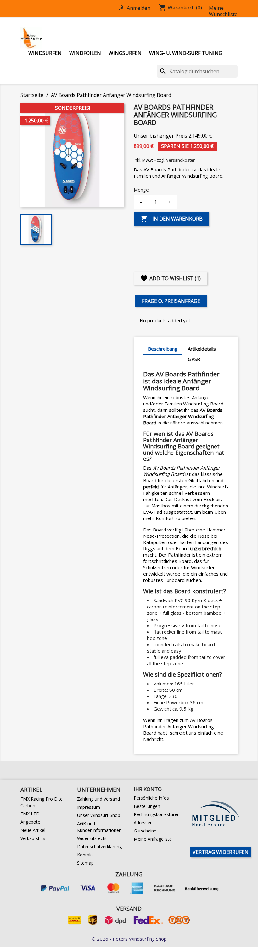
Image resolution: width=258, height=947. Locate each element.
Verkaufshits (32, 838)
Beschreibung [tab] (162, 349)
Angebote (30, 822)
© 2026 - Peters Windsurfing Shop (129, 939)
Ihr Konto (148, 789)
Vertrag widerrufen (221, 852)
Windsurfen (45, 53)
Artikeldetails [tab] (202, 349)
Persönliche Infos (151, 798)
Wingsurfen (125, 53)
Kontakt (85, 855)
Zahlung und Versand (98, 799)
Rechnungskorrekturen (157, 814)
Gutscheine (145, 831)
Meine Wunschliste (223, 11)
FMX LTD (30, 814)
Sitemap (85, 863)
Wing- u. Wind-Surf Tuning (185, 53)
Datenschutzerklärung (99, 846)
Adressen (143, 823)
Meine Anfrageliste (153, 839)
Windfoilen (85, 53)
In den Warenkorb (171, 218)
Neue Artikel (32, 830)
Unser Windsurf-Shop (98, 815)
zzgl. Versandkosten (176, 160)
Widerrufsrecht (92, 838)
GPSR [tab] (194, 359)
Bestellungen (147, 806)
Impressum (88, 807)
